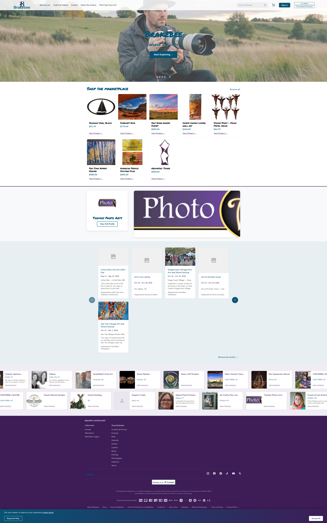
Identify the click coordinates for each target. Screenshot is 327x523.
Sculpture (115, 462)
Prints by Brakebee (117, 507)
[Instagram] (208, 473)
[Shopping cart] (273, 5)
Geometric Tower (160, 168)
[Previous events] (92, 300)
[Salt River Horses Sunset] (163, 107)
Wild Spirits (89, 433)
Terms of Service (217, 507)
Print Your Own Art (107, 5)
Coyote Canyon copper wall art (194, 124)
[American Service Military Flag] (132, 152)
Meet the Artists (88, 5)
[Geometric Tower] (163, 152)
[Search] (265, 5)
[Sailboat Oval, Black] (101, 107)
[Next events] (235, 300)
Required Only (13, 518)
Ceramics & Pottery (119, 429)
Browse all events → (228, 357)
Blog (105, 507)
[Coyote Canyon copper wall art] (194, 107)
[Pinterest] (220, 473)
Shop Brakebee (118, 425)
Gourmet (115, 440)
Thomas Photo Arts (107, 218)
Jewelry (115, 444)
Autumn (88, 429)
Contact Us (161, 507)
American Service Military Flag (129, 170)
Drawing (115, 433)
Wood (114, 465)
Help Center (173, 507)
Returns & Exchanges (199, 507)
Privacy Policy (232, 507)
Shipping (185, 507)
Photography (117, 458)
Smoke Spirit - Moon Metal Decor (225, 124)
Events (74, 5)
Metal (114, 451)
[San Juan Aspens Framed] (101, 152)
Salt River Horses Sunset (160, 124)
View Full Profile (107, 224)
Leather (115, 447)
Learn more (48, 512)
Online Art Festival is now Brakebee (140, 507)
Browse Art (45, 5)
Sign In (285, 5)
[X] (240, 473)
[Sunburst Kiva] (132, 107)
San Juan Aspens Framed (98, 170)
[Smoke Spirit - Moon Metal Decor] (226, 107)
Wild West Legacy (92, 437)
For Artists (304, 4)
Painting (115, 455)
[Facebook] (214, 473)
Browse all (235, 89)
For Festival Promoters (304, 7)
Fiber (113, 437)
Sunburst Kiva (127, 122)
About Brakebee (93, 507)
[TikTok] (227, 473)
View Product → (96, 133)
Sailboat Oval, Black (100, 122)
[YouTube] (233, 473)
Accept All (316, 518)
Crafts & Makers (60, 5)
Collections (89, 425)
